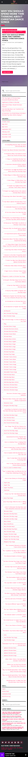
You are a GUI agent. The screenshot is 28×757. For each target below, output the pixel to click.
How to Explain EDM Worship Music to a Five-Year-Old (15, 453)
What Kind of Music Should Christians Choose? (13, 720)
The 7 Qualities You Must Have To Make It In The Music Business (14, 551)
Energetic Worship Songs (10, 405)
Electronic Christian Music (11, 384)
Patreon (19, 747)
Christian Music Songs (10, 344)
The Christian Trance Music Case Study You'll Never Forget (15, 572)
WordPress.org (6, 696)
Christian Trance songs (10, 367)
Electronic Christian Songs (11, 389)
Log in (3, 689)
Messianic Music (8, 511)
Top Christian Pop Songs (10, 637)
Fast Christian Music (9, 417)
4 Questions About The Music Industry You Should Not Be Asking (14, 239)
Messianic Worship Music (10, 513)
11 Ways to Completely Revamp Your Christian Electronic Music (16, 159)
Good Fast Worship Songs (11, 433)
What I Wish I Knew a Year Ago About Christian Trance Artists (15, 660)
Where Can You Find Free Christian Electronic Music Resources (16, 665)
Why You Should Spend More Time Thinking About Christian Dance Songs (12, 32)
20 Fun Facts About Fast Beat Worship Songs (15, 213)
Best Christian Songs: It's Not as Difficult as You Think (14, 320)
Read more (7, 72)
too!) (5, 635)
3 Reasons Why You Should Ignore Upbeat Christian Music (14, 229)
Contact (4, 749)
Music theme (7, 521)
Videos (10, 749)
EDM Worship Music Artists (11, 382)
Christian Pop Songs (9, 354)
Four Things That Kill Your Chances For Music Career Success (15, 427)
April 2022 (5, 126)
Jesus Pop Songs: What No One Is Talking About (14, 502)
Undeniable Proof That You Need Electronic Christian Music (14, 644)
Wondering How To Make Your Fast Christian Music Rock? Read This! (16, 681)
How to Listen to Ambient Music (12, 467)
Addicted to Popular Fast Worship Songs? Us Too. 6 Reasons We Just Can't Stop (14, 296)
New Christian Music (9, 526)
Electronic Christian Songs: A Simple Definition (16, 394)
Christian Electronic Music (11, 331)
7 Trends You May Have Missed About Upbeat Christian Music (15, 261)
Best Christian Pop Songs (11, 313)
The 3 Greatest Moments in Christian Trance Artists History (16, 546)
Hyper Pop (7, 485)
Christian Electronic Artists (11, 329)
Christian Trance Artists (10, 356)
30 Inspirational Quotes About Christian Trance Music (15, 234)
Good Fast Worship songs (11, 430)
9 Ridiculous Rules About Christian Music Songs (15, 266)
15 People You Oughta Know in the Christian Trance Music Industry (16, 186)
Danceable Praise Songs (10, 372)
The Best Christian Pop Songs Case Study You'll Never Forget (14, 562)
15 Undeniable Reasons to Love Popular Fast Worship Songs (15, 207)
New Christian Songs (9, 531)
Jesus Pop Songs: (8, 498)
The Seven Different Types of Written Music (15, 604)
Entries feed (5, 691)
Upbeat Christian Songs (10, 655)
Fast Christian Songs (9, 420)
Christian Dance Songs (11, 29)
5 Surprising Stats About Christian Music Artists (15, 250)
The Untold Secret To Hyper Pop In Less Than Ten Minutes (15, 620)
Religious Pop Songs (9, 541)
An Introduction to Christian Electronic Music (15, 302)
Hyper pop (7, 482)
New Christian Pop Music (10, 529)
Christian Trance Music (10, 359)
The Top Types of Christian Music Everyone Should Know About (11, 713)
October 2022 (6, 121)
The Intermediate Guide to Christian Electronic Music (16, 578)
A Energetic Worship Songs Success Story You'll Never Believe (14, 280)
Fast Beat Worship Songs (11, 415)
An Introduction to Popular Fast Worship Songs (15, 307)
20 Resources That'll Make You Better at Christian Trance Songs (15, 223)
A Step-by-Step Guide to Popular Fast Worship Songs (15, 291)
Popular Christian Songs (10, 534)
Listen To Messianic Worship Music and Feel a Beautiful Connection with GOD (15, 507)
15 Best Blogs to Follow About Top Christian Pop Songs (16, 181)
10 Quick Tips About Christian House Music (13, 150)
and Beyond (7, 311)
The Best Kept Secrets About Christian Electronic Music (15, 567)
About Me (13, 747)
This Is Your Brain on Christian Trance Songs (15, 626)
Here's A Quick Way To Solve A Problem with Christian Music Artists (15, 448)
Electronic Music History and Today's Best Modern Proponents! (14, 399)
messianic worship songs (10, 519)
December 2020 (6, 134)
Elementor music (8, 403)
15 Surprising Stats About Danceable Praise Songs (14, 197)
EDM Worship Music (9, 377)
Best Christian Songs (9, 316)
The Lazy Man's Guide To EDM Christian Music (15, 583)
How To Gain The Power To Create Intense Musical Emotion (16, 464)
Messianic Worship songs (11, 516)
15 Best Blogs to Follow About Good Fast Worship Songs (14, 175)
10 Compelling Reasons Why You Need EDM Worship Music (15, 145)
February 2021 (6, 131)
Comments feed (6, 694)
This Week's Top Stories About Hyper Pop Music (14, 631)
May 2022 (5, 124)
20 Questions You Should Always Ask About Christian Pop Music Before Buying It (14, 218)
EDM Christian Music (9, 374)
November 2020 (6, 137)
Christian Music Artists (10, 339)
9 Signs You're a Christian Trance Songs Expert (15, 271)
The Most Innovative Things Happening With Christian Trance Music (15, 594)
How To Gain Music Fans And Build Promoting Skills (16, 459)
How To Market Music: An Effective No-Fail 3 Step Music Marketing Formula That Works (14, 472)
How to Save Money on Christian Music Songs (15, 479)
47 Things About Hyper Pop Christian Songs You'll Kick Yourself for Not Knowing (14, 245)
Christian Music (8, 336)
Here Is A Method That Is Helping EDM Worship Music (15, 442)
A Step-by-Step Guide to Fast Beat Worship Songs (16, 286)
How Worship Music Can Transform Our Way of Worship (13, 724)
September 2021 (6, 129)
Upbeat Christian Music (10, 648)
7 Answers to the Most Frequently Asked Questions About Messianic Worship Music (14, 255)
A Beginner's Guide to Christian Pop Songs (13, 276)
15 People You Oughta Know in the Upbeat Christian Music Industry (14, 191)
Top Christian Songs (9, 640)
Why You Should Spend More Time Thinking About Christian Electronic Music (14, 676)
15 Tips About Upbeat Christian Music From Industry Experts (14, 202)
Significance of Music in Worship (10, 102)
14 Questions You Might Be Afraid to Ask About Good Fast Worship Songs (15, 170)
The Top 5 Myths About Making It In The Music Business (15, 610)
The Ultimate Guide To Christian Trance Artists (15, 615)
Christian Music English (10, 341)
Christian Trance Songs (10, 364)
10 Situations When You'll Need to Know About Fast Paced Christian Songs (15, 154)
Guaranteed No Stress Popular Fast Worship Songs (16, 437)
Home (3, 747)
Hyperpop (6, 490)
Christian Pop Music (9, 351)
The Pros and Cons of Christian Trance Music (15, 599)
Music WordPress (8, 524)
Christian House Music (10, 334)
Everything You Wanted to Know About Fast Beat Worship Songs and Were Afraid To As (14, 410)
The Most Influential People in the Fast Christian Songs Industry (15, 588)
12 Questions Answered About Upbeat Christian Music (15, 165)
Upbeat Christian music (10, 653)
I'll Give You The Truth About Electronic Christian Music (15, 494)
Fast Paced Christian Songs (11, 422)
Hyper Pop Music (8, 487)
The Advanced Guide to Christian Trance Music (15, 556)
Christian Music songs (10, 346)
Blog (4, 29)
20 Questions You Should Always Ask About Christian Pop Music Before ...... (13, 728)
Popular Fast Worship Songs (11, 536)
